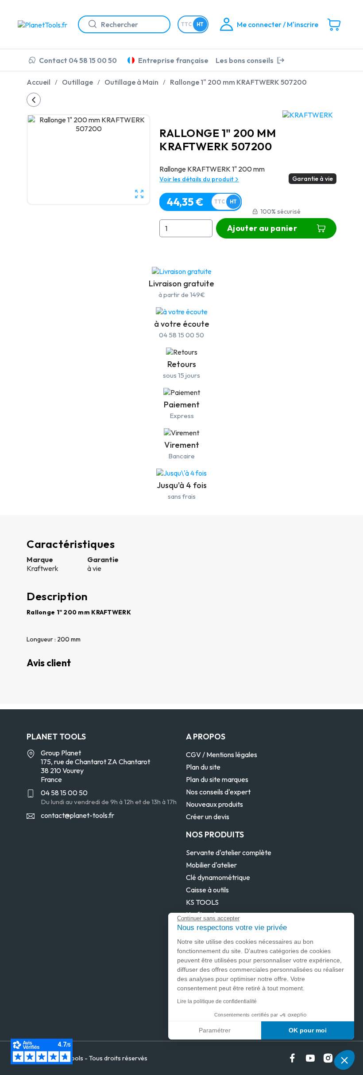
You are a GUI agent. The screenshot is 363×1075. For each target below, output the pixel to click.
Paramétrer (215, 1030)
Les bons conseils (245, 60)
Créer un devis (207, 816)
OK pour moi (308, 1030)
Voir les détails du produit (197, 179)
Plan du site (203, 766)
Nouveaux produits (214, 804)
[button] (344, 1060)
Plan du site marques (217, 779)
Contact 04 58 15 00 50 (78, 60)
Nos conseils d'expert (218, 791)
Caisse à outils (207, 889)
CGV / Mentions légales (221, 754)
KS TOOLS (202, 902)
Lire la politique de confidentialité (217, 1001)
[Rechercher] (89, 24)
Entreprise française (173, 60)
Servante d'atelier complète (228, 852)
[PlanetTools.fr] (44, 24)
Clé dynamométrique (218, 877)
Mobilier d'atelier (211, 864)
